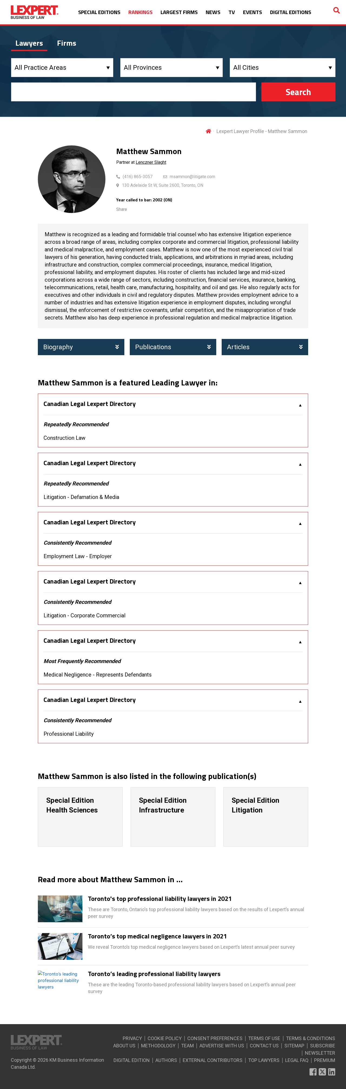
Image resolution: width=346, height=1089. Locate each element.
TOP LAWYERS (264, 1060)
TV (231, 12)
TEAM (187, 1045)
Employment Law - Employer (78, 556)
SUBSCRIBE (322, 1045)
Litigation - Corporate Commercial (84, 615)
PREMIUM (324, 1060)
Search (298, 91)
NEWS (213, 12)
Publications (153, 347)
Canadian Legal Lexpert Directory (90, 403)
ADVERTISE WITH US (221, 1045)
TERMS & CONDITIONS (310, 1038)
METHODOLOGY (158, 1045)
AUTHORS (166, 1060)
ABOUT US (124, 1045)
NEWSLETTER (320, 1053)
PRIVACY (132, 1038)
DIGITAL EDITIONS (290, 12)
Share (121, 209)
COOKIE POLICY (165, 1038)
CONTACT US (264, 1045)
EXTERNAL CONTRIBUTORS (212, 1060)
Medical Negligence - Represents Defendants (98, 674)
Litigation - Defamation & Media (81, 497)
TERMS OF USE (264, 1038)
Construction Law (64, 438)
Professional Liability (69, 734)
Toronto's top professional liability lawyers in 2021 (160, 898)
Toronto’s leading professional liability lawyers (154, 973)
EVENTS (252, 12)
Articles (238, 347)
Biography (58, 347)
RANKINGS (140, 12)
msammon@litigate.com (192, 176)
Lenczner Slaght (151, 162)
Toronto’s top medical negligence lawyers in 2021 (157, 936)
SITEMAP (294, 1045)
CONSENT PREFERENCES (214, 1038)
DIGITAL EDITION (132, 1060)
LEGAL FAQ (296, 1060)
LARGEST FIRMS (179, 12)
